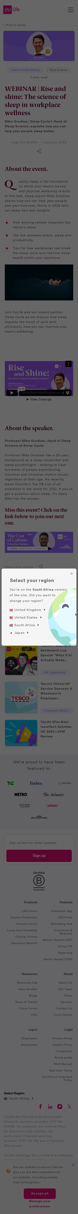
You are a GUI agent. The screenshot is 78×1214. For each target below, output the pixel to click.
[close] (71, 573)
